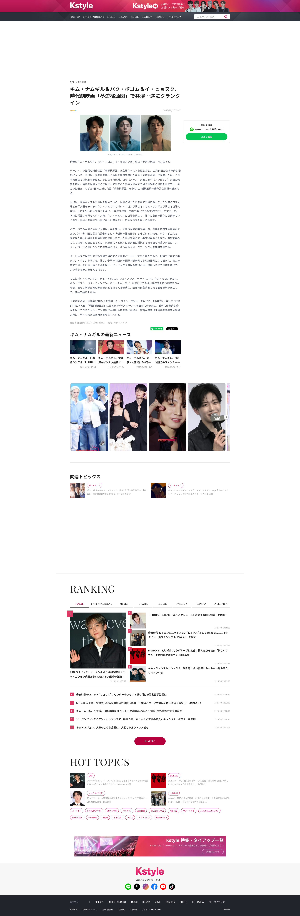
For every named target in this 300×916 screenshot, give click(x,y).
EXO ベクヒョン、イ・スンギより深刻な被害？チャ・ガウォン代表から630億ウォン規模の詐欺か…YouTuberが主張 (97, 674)
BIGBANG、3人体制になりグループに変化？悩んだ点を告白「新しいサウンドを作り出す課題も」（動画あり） (188, 652)
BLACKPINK (112, 810)
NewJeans (92, 817)
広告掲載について (89, 909)
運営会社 (73, 909)
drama (123, 16)
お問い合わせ (107, 909)
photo (160, 16)
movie (135, 16)
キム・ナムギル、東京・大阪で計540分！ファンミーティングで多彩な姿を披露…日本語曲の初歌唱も (139, 360)
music (111, 16)
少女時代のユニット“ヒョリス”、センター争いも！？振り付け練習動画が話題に (121, 694)
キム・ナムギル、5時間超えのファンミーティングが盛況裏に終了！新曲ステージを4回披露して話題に (167, 360)
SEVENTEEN (77, 817)
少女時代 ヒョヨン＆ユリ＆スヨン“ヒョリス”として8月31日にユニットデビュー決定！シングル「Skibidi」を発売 (188, 635)
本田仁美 (117, 817)
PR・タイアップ (217, 901)
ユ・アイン (76, 810)
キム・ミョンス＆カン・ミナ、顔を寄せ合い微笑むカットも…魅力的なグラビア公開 (188, 670)
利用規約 (121, 909)
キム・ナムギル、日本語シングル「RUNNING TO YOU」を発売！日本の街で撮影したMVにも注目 (82, 360)
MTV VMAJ (127, 810)
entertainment (93, 16)
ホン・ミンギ (188, 810)
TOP (72, 82)
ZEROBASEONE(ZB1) (209, 810)
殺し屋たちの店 (157, 810)
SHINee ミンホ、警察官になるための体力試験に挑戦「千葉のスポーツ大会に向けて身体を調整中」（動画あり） (139, 703)
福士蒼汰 (141, 810)
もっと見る (150, 741)
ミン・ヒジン (144, 817)
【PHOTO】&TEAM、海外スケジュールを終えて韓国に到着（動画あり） (189, 615)
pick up (75, 16)
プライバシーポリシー (151, 909)
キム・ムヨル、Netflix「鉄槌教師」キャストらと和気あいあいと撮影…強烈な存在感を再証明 (129, 711)
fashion (147, 16)
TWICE (130, 817)
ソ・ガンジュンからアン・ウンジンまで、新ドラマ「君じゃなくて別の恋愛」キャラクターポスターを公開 (136, 719)
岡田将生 (173, 810)
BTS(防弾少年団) (94, 810)
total (79, 603)
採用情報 (133, 909)
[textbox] (212, 16)
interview (175, 16)
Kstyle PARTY (161, 817)
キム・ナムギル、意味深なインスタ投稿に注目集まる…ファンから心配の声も (110, 360)
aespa (105, 817)
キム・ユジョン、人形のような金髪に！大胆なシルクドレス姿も (112, 727)
